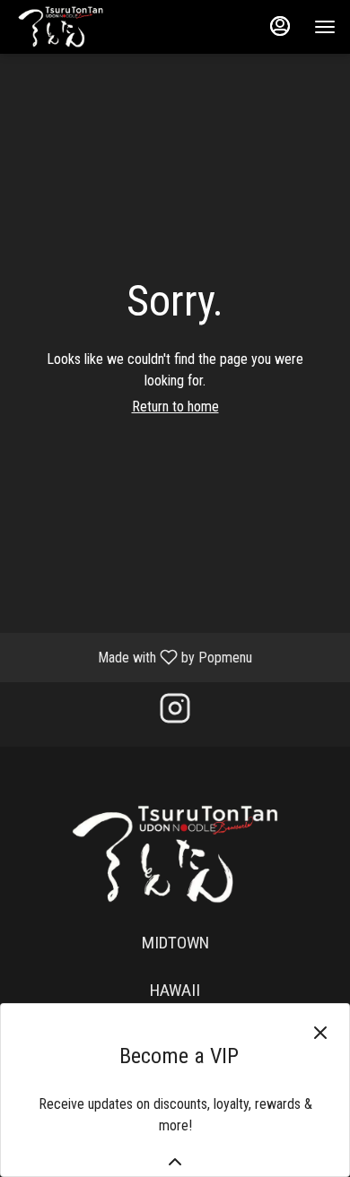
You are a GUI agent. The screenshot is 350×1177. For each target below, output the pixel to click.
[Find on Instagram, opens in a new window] (175, 714)
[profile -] (280, 26)
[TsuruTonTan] (175, 852)
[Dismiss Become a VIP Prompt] (320, 1032)
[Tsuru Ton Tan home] (95, 26)
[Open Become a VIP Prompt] (175, 1162)
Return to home (175, 406)
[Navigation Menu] (325, 27)
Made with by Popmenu (132, 657)
